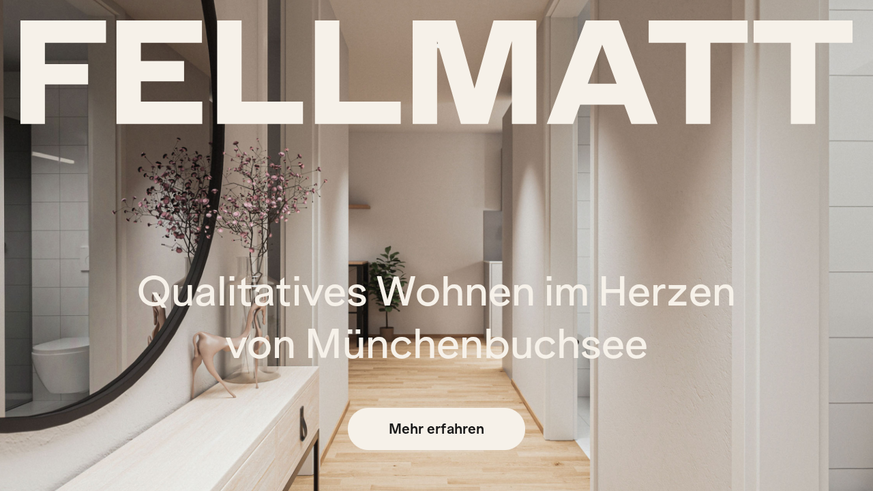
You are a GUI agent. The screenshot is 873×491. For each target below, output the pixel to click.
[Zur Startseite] (436, 72)
